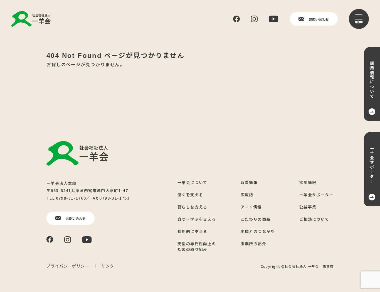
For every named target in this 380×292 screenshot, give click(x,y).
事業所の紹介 (253, 243)
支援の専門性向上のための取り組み (196, 246)
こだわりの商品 (256, 219)
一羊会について (192, 182)
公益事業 (308, 207)
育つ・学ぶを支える (196, 219)
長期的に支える (192, 231)
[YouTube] (273, 19)
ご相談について (314, 219)
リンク (107, 266)
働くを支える (190, 194)
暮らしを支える (192, 207)
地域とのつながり (258, 231)
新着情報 (249, 182)
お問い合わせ (319, 19)
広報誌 (247, 194)
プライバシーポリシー (67, 266)
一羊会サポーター (316, 194)
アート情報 (251, 207)
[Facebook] (236, 19)
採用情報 (308, 182)
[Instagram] (254, 19)
